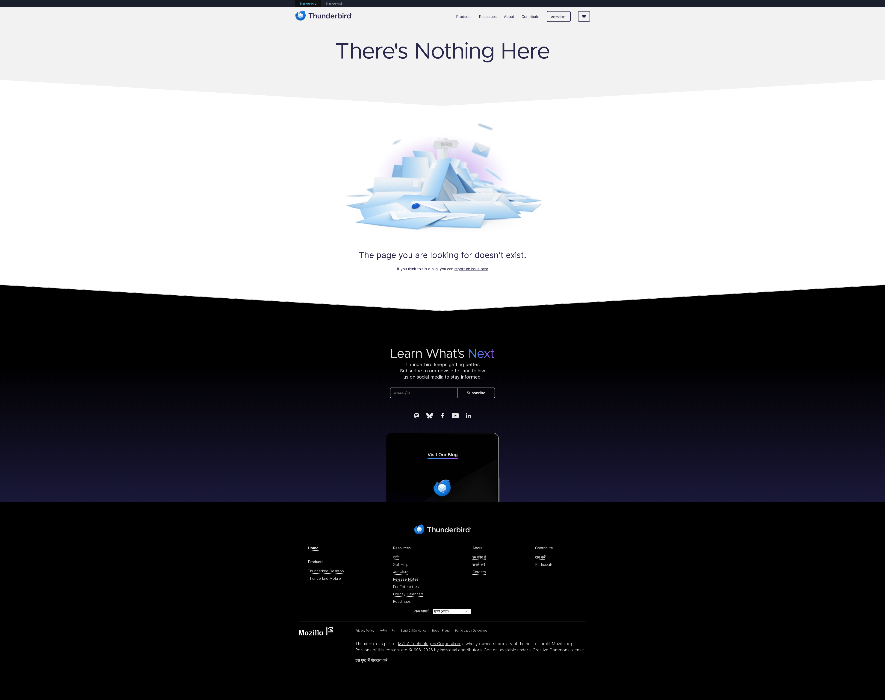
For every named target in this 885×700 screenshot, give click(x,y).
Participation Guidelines (471, 630)
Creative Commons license (558, 649)
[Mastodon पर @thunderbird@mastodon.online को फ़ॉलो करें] (416, 415)
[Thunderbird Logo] (324, 16)
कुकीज (383, 630)
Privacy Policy (364, 630)
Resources (488, 16)
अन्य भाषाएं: (421, 611)
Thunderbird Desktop (326, 571)
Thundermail (334, 3)
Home (313, 548)
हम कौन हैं (479, 557)
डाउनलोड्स (558, 16)
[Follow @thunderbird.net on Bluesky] (429, 415)
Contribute (530, 16)
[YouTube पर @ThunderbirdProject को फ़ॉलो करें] (455, 415)
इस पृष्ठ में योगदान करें (371, 660)
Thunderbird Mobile (324, 578)
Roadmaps (402, 601)
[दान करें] (584, 16)
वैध (393, 630)
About (509, 16)
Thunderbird (308, 3)
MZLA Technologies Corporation (429, 643)
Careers (479, 572)
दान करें (540, 557)
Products (464, 16)
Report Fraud (441, 630)
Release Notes (406, 579)
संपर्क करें (478, 564)
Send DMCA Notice (414, 630)
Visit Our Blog (443, 454)
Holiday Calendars (408, 594)
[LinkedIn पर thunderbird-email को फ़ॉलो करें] (468, 415)
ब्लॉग (396, 557)
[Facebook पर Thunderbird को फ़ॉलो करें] (442, 415)
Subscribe (476, 393)
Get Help (400, 564)
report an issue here (471, 269)
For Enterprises (406, 586)
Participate (544, 564)
